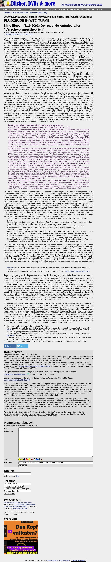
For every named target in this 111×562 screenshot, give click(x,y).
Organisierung (30, 9)
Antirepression (17, 9)
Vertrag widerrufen (78, 560)
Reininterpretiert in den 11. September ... (20, 34)
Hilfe (17, 476)
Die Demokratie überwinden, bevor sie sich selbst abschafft (19, 506)
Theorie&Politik (50, 9)
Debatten (61, 9)
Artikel (9, 330)
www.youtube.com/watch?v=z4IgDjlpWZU (34, 366)
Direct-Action (5, 9)
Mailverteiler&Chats (20, 508)
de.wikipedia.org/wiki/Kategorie (15, 374)
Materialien (90, 9)
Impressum (54, 560)
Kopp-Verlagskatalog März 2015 (78, 271)
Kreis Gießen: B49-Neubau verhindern (18, 503)
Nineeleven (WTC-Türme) (38, 13)
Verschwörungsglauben (20, 13)
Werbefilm (10, 335)
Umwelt (40, 9)
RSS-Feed (66, 560)
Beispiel (10, 267)
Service (99, 9)
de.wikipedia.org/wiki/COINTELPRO (17, 380)
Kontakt (48, 560)
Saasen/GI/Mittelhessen (75, 9)
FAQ (60, 560)
